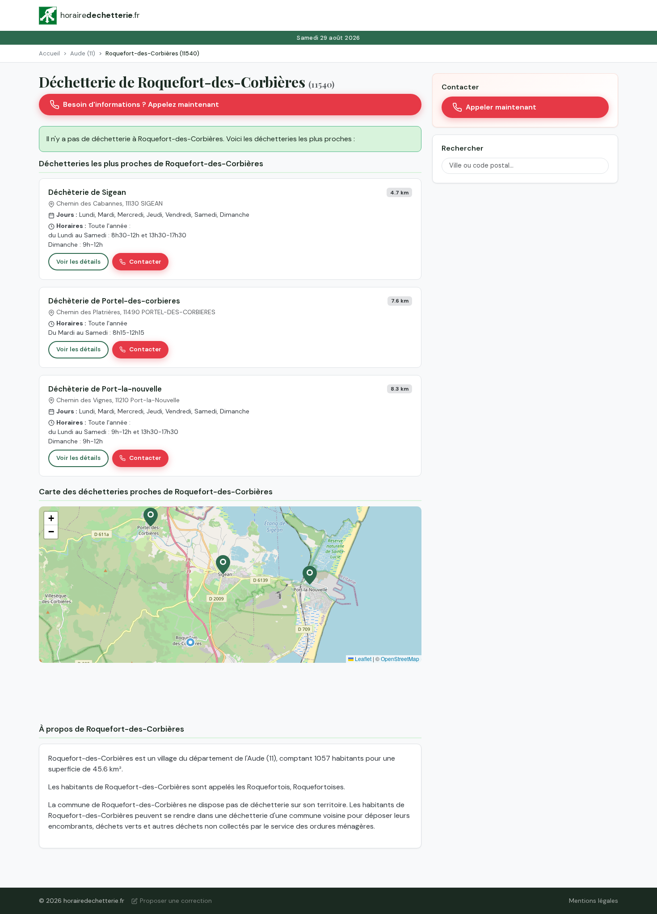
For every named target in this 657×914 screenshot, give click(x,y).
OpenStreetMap (400, 658)
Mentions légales (593, 901)
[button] (190, 642)
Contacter (145, 261)
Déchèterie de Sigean (87, 192)
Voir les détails (78, 261)
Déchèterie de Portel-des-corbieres (114, 301)
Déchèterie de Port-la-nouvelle (105, 389)
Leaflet (362, 658)
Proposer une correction (176, 901)
